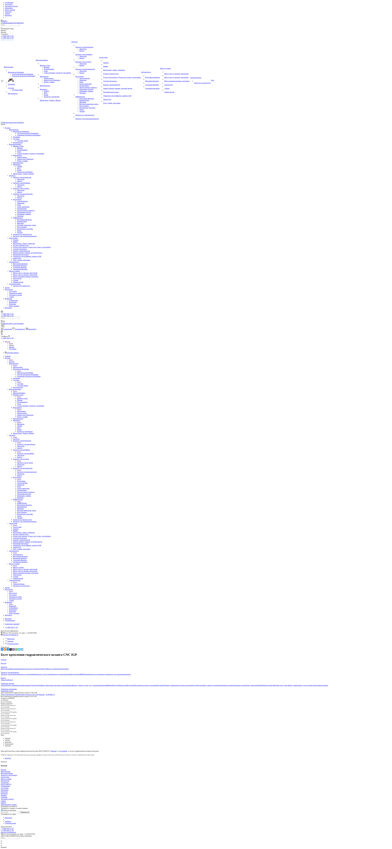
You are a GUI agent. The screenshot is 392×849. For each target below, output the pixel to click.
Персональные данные (9, 804)
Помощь (4, 795)
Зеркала (70, 685)
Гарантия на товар (15, 293)
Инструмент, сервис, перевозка (24, 243)
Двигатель (20, 179)
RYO (19, 168)
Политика (12, 304)
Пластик (116, 685)
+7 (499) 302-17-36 (7, 36)
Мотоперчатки (18, 163)
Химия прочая (18, 282)
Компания (8, 298)
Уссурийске (63, 751)
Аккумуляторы (22, 201)
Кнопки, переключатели (21, 251)
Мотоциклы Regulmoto (21, 131)
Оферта (3, 803)
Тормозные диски (7, 691)
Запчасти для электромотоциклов (24, 236)
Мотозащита (18, 155)
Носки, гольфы (22, 161)
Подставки (131, 685)
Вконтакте (11, 639)
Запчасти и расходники (9, 775)
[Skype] (19, 649)
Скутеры (16, 139)
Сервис (11, 297)
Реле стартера (22, 227)
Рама (260, 685)
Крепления (103, 685)
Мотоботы (17, 164)
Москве (53, 751)
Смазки (15, 280)
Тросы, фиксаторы (252, 685)
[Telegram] (22, 649)
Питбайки (16, 137)
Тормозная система (226, 685)
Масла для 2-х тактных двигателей (25, 273)
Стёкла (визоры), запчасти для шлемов (30, 153)
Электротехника (15, 284)
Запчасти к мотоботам (25, 172)
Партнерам (13, 302)
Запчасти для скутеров (21, 188)
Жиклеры (20, 223)
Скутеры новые (22, 141)
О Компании (13, 300)
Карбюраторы (22, 221)
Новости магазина (9, 810)
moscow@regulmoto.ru (10, 635)
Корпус (19, 181)
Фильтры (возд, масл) (280, 685)
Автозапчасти (14, 262)
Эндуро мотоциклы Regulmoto (27, 133)
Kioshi (19, 170)
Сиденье (196, 685)
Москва (11, 347)
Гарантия (4, 797)
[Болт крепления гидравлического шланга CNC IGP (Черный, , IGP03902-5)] (28, 694)
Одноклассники (12, 644)
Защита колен (22, 157)
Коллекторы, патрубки (25, 229)
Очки (19, 152)
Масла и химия (14, 271)
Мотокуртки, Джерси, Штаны (23, 174)
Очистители (17, 278)
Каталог (8, 128)
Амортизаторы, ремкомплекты (11, 685)
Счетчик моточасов (20, 249)
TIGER (19, 166)
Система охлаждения (185, 685)
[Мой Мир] (8, 649)
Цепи (19, 205)
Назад (11, 343)
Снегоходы (5, 782)
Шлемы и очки (18, 146)
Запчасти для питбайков (22, 183)
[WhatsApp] (16, 649)
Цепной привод (267, 685)
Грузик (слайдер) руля (20, 245)
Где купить (13, 291)
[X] (10, 649)
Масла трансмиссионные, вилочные (25, 276)
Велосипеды (5, 781)
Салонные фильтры (20, 267)
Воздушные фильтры (24, 220)
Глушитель (33, 685)
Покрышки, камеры (24, 214)
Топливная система (239, 685)
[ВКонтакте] (2, 649)
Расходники (17, 199)
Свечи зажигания (23, 207)
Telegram (10, 641)
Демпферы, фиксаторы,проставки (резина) (52, 685)
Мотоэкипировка (15, 144)
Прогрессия (123, 685)
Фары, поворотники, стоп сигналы (300, 685)
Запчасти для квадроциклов (23, 194)
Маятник (110, 685)
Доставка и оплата (15, 295)
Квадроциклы (18, 142)
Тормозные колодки (24, 212)
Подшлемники (22, 150)
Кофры (15, 242)
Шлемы (19, 148)
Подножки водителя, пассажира (146, 685)
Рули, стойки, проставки (21, 260)
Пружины (160, 685)
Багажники (26, 685)
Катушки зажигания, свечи (26, 225)
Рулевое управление (171, 685)
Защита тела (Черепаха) (25, 159)
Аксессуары (13, 238)
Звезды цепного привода (26, 210)
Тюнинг (20, 232)
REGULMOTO (6, 784)
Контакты (8, 308)
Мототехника (14, 130)
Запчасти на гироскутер (21, 286)
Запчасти (12, 175)
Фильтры (20, 216)
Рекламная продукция (20, 254)
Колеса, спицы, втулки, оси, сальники (86, 685)
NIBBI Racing (18, 218)
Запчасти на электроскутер (22, 234)
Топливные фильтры (20, 269)
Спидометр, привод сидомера (209, 685)
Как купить (9, 289)
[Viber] (13, 649)
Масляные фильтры (20, 265)
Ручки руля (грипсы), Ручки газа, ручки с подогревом (32, 247)
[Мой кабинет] (2, 312)
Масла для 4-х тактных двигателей (25, 275)
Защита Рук (17, 258)
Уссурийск (12, 349)
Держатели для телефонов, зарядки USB (27, 256)
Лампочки (20, 203)
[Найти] (1, 27)
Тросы (19, 231)
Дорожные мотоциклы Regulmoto (29, 135)
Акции (7, 287)
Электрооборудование (320, 685)
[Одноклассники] (5, 649)
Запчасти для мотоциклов (22, 177)
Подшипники (22, 208)
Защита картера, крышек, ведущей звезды (27, 253)
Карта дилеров (14, 306)
